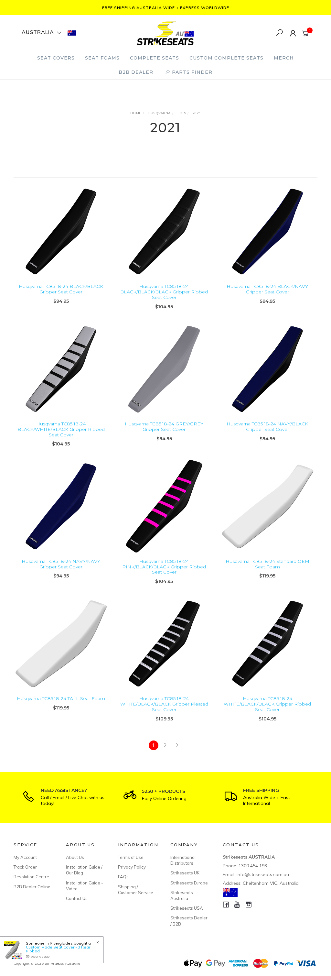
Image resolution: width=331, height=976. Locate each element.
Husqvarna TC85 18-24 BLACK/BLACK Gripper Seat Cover (61, 289)
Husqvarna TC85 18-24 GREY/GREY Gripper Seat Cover (164, 426)
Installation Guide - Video (84, 885)
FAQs (123, 876)
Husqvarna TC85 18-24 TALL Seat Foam (61, 698)
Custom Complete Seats (226, 58)
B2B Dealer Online (32, 886)
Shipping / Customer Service (135, 889)
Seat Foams (102, 58)
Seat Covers (56, 58)
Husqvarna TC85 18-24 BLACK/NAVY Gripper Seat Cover (267, 289)
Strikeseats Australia (181, 895)
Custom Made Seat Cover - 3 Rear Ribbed (58, 949)
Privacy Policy (132, 867)
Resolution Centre (31, 876)
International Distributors (183, 860)
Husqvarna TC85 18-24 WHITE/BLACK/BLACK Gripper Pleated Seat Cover (164, 704)
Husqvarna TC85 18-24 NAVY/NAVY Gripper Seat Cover (61, 564)
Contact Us (77, 898)
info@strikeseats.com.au (263, 874)
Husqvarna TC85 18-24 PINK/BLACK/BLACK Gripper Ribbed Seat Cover (164, 566)
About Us (75, 857)
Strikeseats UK (184, 872)
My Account (25, 857)
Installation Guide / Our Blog (84, 869)
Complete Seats (154, 58)
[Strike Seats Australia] (165, 32)
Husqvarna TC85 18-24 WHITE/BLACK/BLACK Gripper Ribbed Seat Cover (267, 704)
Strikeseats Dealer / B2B (189, 920)
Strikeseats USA (186, 908)
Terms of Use (131, 857)
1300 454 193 (253, 866)
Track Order (25, 867)
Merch (284, 58)
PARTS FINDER (191, 72)
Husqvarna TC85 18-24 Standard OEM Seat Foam (267, 564)
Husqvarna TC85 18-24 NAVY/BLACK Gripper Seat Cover (267, 426)
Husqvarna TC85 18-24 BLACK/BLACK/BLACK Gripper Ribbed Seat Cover (164, 291)
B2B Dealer (136, 72)
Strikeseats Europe (189, 882)
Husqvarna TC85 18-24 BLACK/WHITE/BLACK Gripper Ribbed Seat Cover (61, 429)
